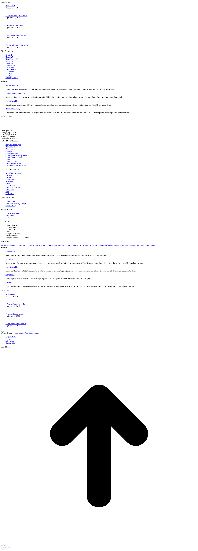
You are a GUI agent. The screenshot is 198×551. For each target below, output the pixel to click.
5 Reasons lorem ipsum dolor (16, 16)
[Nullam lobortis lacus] (30, 128)
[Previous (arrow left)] (2, 549)
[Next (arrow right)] (4, 549)
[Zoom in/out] (9, 547)
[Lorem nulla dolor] (54, 128)
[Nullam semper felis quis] (42, 128)
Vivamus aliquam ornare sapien (17, 45)
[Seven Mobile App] (6, 128)
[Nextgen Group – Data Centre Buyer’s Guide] (18, 128)
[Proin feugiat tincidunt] (66, 128)
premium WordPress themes (28, 333)
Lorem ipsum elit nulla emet (16, 35)
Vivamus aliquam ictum (14, 25)
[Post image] (9, 14)
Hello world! (10, 6)
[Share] (4, 547)
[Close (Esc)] (2, 547)
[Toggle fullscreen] (6, 547)
